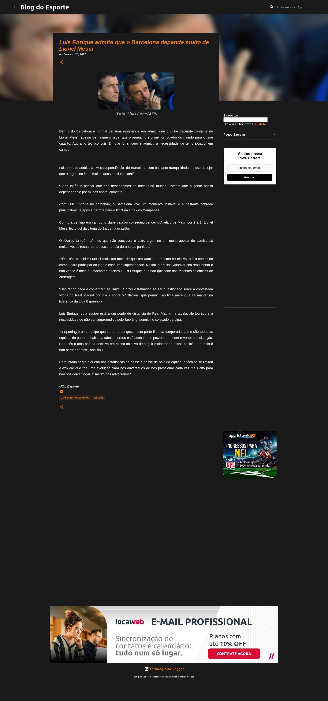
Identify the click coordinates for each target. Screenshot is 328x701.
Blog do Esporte (44, 7)
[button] (61, 62)
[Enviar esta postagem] (61, 393)
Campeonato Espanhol (75, 397)
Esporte (99, 397)
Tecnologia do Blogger (166, 669)
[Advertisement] (250, 248)
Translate (259, 124)
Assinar (250, 177)
